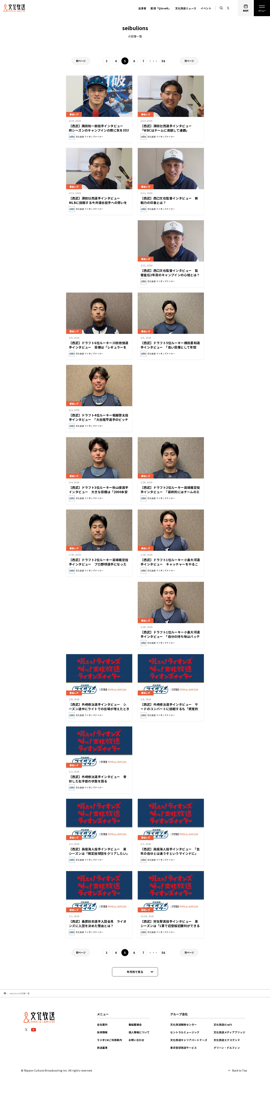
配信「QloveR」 (161, 8)
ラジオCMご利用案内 (109, 1040)
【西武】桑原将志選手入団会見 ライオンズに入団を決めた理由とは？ (97, 923)
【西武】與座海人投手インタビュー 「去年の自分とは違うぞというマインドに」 (170, 851)
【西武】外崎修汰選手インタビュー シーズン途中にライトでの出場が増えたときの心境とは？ (99, 708)
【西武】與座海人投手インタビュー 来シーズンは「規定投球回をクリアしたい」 (99, 851)
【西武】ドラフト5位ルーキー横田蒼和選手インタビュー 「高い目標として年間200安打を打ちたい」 (170, 347)
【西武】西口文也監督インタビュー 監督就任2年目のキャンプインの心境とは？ (170, 272)
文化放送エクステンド (227, 1040)
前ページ (81, 61)
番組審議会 (135, 1024)
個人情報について (139, 1032)
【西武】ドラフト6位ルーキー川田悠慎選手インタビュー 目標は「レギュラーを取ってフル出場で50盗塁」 (98, 347)
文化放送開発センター (183, 1024)
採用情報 (102, 1032)
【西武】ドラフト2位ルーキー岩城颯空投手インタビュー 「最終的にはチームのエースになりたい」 (170, 491)
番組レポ (74, 114)
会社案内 (102, 1024)
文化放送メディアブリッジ (229, 1032)
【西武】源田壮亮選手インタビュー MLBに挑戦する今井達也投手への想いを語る (98, 202)
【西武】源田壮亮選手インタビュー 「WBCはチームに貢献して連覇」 (168, 128)
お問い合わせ (136, 1040)
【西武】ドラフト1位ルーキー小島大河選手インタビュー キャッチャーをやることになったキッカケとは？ (170, 564)
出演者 (142, 8)
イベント (206, 8)
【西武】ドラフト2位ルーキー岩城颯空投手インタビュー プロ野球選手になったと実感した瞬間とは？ (98, 564)
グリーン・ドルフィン (227, 1047)
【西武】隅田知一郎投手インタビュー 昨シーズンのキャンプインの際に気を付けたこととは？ (99, 130)
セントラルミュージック (184, 1032)
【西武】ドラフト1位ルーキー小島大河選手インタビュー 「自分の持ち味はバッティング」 (170, 636)
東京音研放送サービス (183, 1047)
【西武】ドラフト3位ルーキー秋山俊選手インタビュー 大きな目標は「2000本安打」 (98, 491)
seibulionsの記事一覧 (19, 993)
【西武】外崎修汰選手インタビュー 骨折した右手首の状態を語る (97, 778)
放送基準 (102, 1047)
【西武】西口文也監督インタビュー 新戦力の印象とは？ (169, 200)
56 (163, 61)
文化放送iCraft (223, 1024)
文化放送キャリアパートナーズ (188, 1040)
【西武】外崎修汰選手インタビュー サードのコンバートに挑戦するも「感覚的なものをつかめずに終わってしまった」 (169, 708)
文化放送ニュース (185, 8)
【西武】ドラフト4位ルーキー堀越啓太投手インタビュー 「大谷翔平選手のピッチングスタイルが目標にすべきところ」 (98, 419)
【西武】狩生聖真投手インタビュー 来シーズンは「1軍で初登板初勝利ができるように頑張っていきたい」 (170, 925)
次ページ (189, 61)
